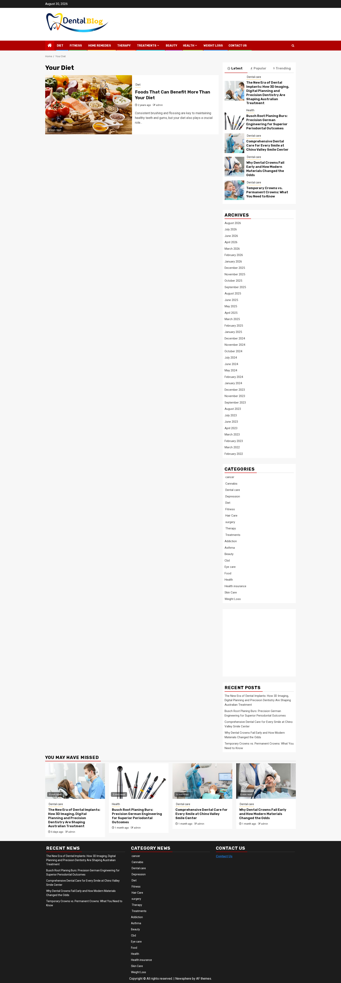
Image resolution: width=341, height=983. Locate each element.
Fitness (75, 45)
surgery (230, 522)
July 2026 (231, 229)
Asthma (230, 547)
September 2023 (235, 402)
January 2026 (233, 261)
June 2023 (231, 421)
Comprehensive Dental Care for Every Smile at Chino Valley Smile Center (267, 145)
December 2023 (235, 390)
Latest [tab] (237, 68)
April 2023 (231, 428)
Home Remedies (99, 45)
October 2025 (233, 280)
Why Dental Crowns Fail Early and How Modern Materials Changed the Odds (265, 169)
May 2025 (231, 306)
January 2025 (233, 332)
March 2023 (232, 434)
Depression (232, 496)
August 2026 (233, 223)
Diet (59, 45)
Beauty (171, 45)
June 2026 (231, 236)
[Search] (292, 46)
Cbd (227, 560)
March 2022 (232, 447)
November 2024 (235, 345)
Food (228, 573)
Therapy (124, 45)
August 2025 (233, 293)
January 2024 (233, 383)
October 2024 (233, 351)
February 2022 (234, 454)
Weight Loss (213, 45)
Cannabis (231, 483)
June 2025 (231, 300)
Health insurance (235, 586)
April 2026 (231, 242)
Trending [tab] (283, 68)
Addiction (231, 541)
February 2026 (234, 255)
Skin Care (231, 592)
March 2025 (232, 319)
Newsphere (183, 978)
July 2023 (231, 415)
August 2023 (233, 409)
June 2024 (231, 364)
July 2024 (231, 357)
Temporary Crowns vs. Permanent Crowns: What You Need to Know (267, 192)
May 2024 (231, 370)
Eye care (230, 567)
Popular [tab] (260, 68)
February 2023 (234, 441)
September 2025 (235, 287)
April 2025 (231, 313)
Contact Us (238, 45)
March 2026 (232, 248)
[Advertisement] (256, 640)
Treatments (146, 45)
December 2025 (235, 268)
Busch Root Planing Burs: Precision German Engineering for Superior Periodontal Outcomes (267, 122)
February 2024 (234, 377)
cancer (229, 477)
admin (159, 105)
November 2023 (235, 396)
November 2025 (235, 274)
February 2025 (234, 325)
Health (188, 45)
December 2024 (235, 338)
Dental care (253, 76)
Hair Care (231, 515)
